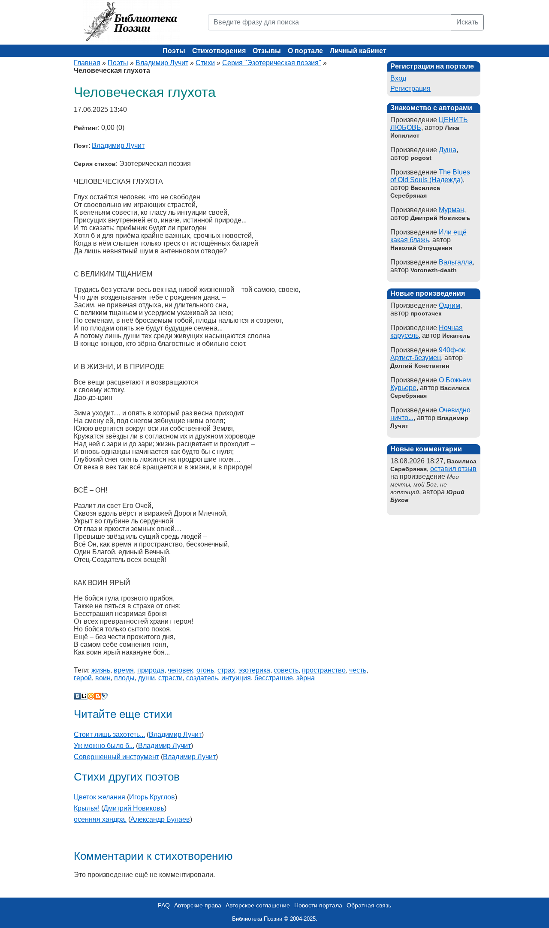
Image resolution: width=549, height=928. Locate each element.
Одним (449, 305)
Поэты (174, 50)
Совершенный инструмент (116, 756)
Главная (87, 62)
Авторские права (197, 905)
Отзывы (267, 50)
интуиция (236, 678)
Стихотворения (219, 50)
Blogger (97, 696)
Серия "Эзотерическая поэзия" (271, 62)
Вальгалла (456, 262)
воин (103, 678)
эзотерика (254, 670)
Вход (398, 78)
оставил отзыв (453, 468)
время (124, 670)
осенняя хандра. (100, 819)
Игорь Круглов (152, 797)
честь (357, 670)
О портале (305, 50)
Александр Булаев (160, 819)
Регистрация (410, 88)
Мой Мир (90, 696)
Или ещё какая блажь (428, 235)
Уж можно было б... (104, 745)
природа (150, 670)
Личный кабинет (358, 50)
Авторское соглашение (258, 905)
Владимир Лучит (162, 62)
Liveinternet (84, 696)
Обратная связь (369, 905)
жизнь (100, 670)
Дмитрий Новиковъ (133, 808)
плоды (124, 678)
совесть (286, 670)
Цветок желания (99, 797)
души (146, 678)
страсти (170, 678)
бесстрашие (273, 678)
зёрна (305, 678)
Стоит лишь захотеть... (109, 734)
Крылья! (87, 808)
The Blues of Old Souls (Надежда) (430, 175)
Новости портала (318, 905)
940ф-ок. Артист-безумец (428, 353)
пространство (324, 670)
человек (180, 670)
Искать (467, 22)
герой (83, 678)
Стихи (205, 62)
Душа (447, 149)
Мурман (451, 209)
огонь (205, 670)
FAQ (164, 905)
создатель (202, 678)
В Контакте (77, 696)
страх (226, 670)
